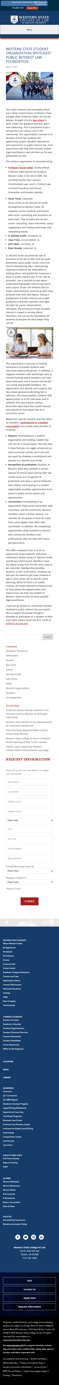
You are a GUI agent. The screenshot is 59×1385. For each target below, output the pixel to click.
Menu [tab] (29, 29)
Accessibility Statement (14, 1220)
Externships (8, 1132)
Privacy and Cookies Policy (32, 1363)
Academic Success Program (15, 1103)
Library (7, 1077)
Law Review (8, 1141)
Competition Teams (12, 1136)
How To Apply (9, 1001)
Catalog (6, 993)
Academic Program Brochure (16, 972)
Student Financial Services (15, 1032)
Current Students (12, 1016)
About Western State (12, 943)
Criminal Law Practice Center (16, 1124)
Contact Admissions (12, 984)
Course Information (12, 1036)
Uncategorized (13, 697)
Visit (29, 1280)
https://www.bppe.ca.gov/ (35, 1371)
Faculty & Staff (13, 674)
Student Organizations (18, 688)
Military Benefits (10, 1363)
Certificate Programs (12, 1116)
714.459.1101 (18, 7)
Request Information (29, 1306)
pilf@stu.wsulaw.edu (17, 623)
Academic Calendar (12, 1024)
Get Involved (9, 1194)
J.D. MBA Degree (10, 1099)
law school (38, 120)
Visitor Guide (9, 968)
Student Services (11, 1020)
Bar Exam (11, 664)
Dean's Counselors (11, 1202)
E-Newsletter (9, 1198)
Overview (7, 1091)
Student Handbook (12, 1040)
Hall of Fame (9, 1206)
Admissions (12, 655)
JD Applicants (9, 947)
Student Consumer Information (17, 1367)
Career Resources (11, 1044)
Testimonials (9, 1005)
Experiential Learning (13, 1112)
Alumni (10, 660)
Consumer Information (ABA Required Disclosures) (29, 3)
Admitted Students (12, 988)
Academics (8, 1088)
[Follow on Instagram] (33, 1237)
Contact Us (30, 1289)
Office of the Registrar (13, 1048)
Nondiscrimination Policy (15, 1224)
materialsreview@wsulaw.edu (16, 1340)
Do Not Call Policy (38, 1358)
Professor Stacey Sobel (20, 167)
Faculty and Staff (12, 1155)
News (9, 683)
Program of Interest (16, 877)
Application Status (11, 980)
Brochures (17, 1375)
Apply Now (32, 7)
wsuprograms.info (15, 1345)
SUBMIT (30, 901)
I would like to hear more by (20, 866)
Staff (5, 1166)
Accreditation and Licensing (15, 1358)
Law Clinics (12, 678)
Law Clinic (8, 1145)
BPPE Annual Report (12, 1371)
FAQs (5, 997)
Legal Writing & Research (14, 1108)
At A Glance (8, 955)
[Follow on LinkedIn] (41, 1237)
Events (9, 669)
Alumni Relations (11, 1181)
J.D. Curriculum (10, 1095)
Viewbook (7, 951)
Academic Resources (17, 650)
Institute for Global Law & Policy (18, 1128)
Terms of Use (40, 1367)
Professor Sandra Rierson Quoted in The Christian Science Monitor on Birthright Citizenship (27, 714)
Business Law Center (12, 1120)
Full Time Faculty (11, 1158)
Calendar (8, 1061)
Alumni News (9, 1190)
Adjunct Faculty (10, 1162)
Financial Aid (9, 964)
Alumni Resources (11, 1185)
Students (10, 692)
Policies (7, 1216)
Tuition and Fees (11, 976)
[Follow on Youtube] (25, 1237)
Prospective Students (14, 940)
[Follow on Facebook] (17, 1237)
